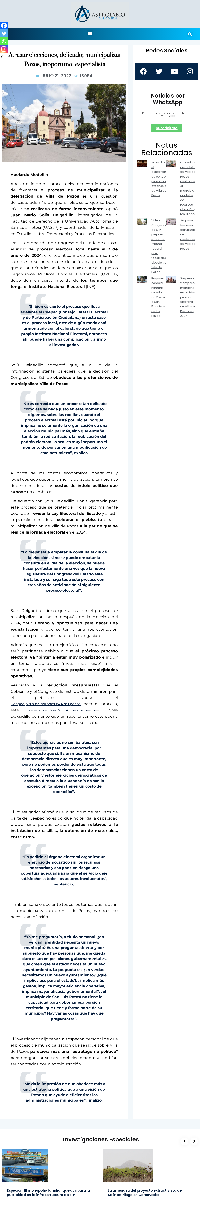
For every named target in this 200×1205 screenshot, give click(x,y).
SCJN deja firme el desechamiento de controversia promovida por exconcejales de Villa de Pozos (163, 178)
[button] (90, 33)
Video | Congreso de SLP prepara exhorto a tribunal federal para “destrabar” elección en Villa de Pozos (159, 246)
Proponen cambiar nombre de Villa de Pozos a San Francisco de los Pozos (158, 297)
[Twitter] (4, 33)
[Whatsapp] (4, 41)
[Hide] (1, 56)
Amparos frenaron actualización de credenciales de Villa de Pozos (190, 234)
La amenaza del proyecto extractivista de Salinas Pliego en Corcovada (145, 1192)
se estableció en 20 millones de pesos (62, 710)
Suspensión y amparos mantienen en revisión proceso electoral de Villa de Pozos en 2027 (188, 297)
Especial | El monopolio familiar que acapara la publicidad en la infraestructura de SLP (48, 1192)
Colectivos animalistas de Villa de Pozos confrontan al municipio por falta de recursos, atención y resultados (188, 188)
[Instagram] (4, 49)
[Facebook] (4, 25)
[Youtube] (174, 71)
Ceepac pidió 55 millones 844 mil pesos (46, 704)
